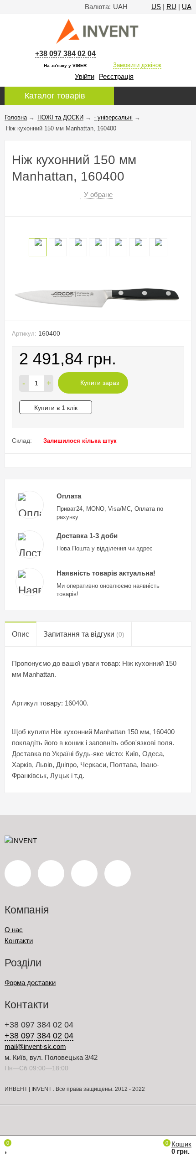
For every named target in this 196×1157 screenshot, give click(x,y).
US (156, 6)
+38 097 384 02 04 (65, 53)
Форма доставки (30, 982)
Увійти (84, 76)
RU (171, 6)
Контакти (19, 940)
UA (186, 6)
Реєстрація (116, 76)
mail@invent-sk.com (35, 1046)
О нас (14, 930)
